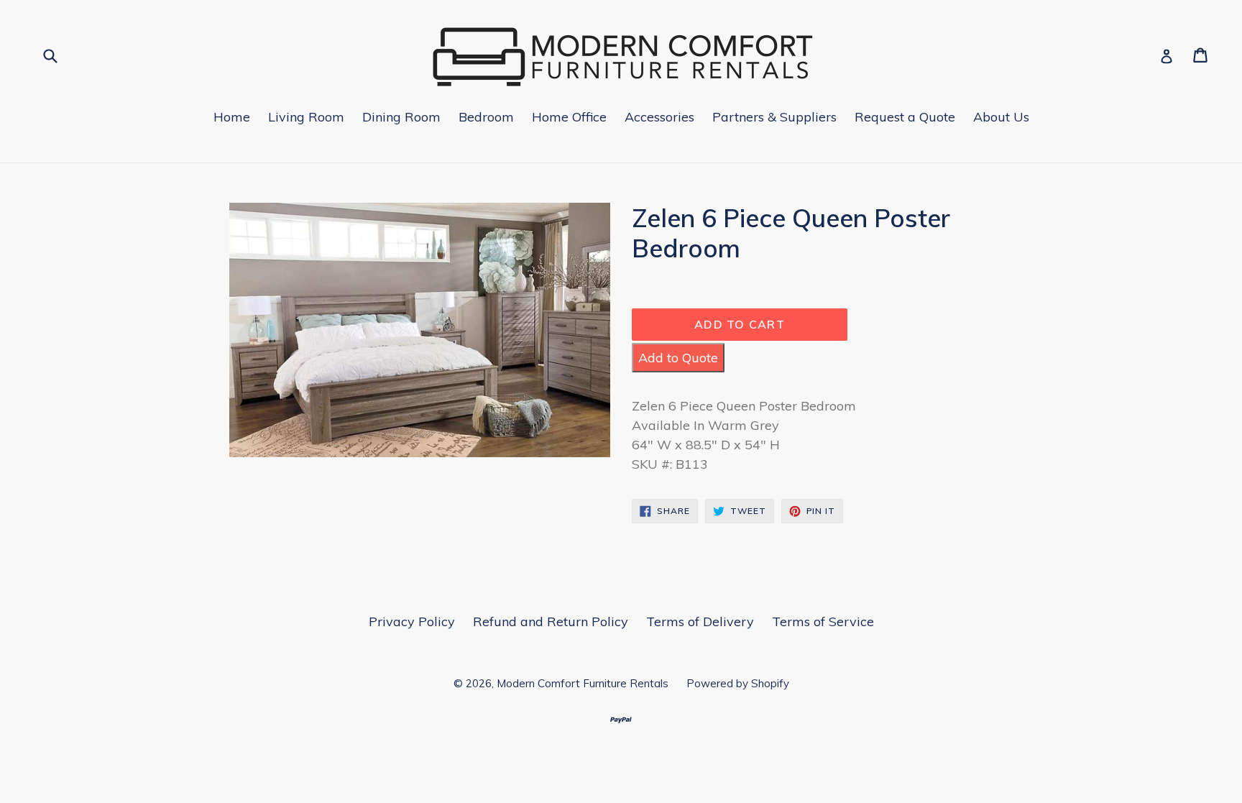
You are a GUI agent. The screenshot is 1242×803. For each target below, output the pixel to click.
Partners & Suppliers (774, 117)
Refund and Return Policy (550, 621)
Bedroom (486, 117)
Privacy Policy (412, 621)
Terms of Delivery (700, 621)
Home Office (569, 117)
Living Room (306, 117)
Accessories (659, 117)
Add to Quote (678, 357)
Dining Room (401, 117)
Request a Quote (905, 117)
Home (231, 117)
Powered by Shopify (737, 683)
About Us (1001, 117)
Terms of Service (823, 621)
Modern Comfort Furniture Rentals (582, 683)
